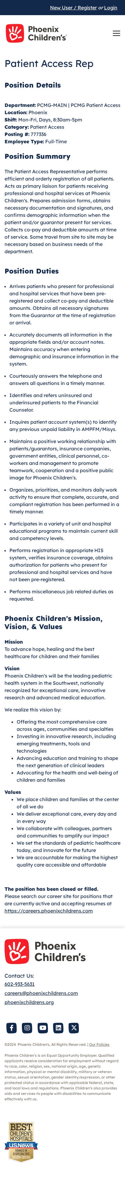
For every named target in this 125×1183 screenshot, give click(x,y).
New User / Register (73, 8)
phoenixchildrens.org (29, 1002)
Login (110, 8)
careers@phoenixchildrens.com (41, 993)
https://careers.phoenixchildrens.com (49, 911)
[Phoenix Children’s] (36, 33)
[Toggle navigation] (116, 33)
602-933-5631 (20, 984)
